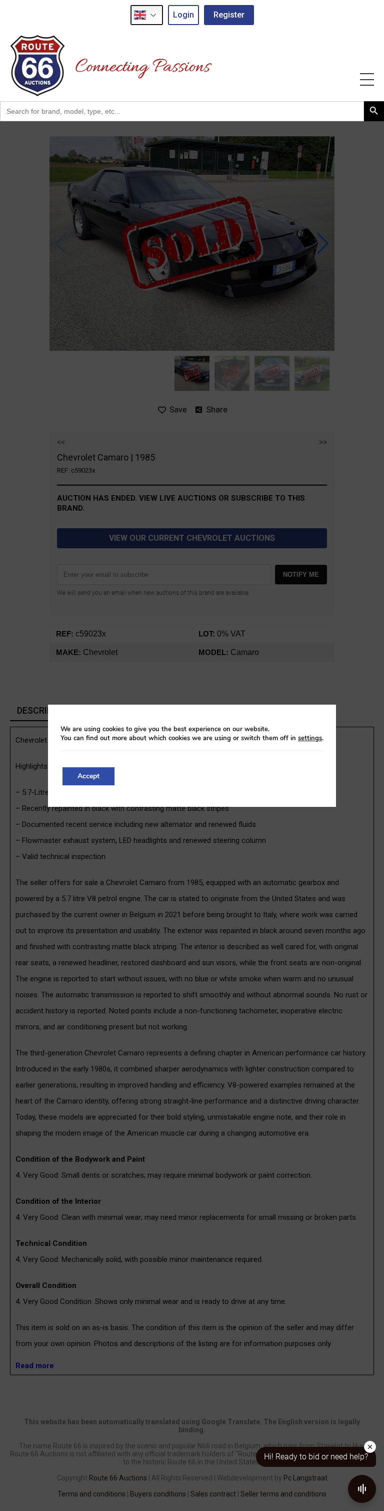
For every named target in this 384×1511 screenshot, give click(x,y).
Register (229, 15)
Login (183, 15)
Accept (89, 776)
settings (310, 738)
